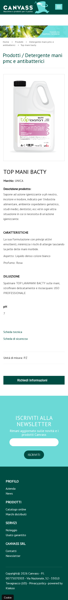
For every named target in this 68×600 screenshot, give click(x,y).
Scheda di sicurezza (15, 339)
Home (6, 41)
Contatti (11, 551)
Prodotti (19, 41)
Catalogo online (16, 509)
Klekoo (10, 588)
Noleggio (11, 530)
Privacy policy (37, 583)
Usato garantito (16, 535)
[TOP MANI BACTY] (33, 117)
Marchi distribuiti (16, 514)
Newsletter (13, 556)
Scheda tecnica (12, 332)
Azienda (10, 488)
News (9, 493)
